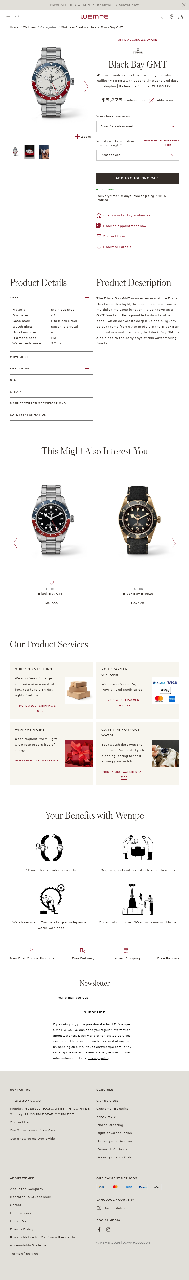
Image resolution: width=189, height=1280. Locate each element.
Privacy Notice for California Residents (42, 1237)
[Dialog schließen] (185, 5)
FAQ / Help (106, 1117)
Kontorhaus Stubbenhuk (30, 1197)
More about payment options (124, 703)
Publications (20, 1213)
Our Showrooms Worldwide (32, 1139)
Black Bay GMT (51, 594)
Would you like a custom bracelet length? (115, 143)
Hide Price (165, 100)
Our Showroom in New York (32, 1130)
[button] (121, 226)
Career (15, 1205)
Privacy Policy (21, 1229)
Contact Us (19, 1122)
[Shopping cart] (180, 17)
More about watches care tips (124, 775)
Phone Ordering (109, 1125)
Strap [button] (15, 391)
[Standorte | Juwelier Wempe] (171, 16)
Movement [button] (19, 357)
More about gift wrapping (36, 760)
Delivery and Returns (114, 1141)
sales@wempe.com (107, 1047)
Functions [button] (19, 368)
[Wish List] (162, 16)
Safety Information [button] (28, 414)
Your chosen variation (113, 116)
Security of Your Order (115, 1157)
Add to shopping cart (138, 178)
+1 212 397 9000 (25, 1101)
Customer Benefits (112, 1109)
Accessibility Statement (30, 1245)
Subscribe (94, 1012)
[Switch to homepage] (94, 16)
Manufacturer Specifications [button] (38, 403)
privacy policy (98, 1058)
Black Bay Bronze (138, 594)
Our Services (107, 1101)
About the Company (26, 1189)
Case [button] (14, 297)
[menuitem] (8, 16)
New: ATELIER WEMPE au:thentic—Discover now (94, 5)
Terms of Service (24, 1253)
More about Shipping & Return (37, 708)
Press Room (20, 1221)
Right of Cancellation (114, 1133)
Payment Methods (111, 1149)
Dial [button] (14, 380)
